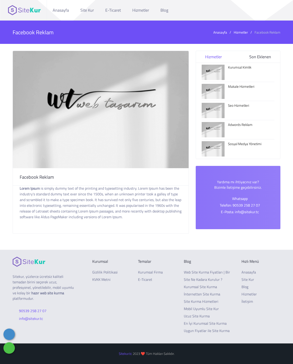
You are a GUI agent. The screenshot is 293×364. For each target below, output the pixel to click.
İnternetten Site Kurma (202, 294)
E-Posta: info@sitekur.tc (240, 212)
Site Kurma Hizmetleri (201, 301)
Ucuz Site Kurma (197, 316)
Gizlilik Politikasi (105, 272)
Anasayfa (61, 10)
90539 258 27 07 (32, 311)
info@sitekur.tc (31, 318)
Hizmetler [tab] (213, 57)
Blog (164, 10)
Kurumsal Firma (150, 272)
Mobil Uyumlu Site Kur (201, 308)
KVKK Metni (101, 279)
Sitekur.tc (125, 353)
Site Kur (87, 10)
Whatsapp (240, 198)
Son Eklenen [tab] (260, 57)
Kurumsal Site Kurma (200, 287)
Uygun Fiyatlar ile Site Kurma (207, 330)
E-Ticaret (113, 10)
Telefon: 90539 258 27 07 (240, 205)
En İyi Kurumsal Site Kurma (205, 323)
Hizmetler (140, 10)
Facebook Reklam (267, 32)
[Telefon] (9, 334)
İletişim (247, 301)
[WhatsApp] (9, 348)
